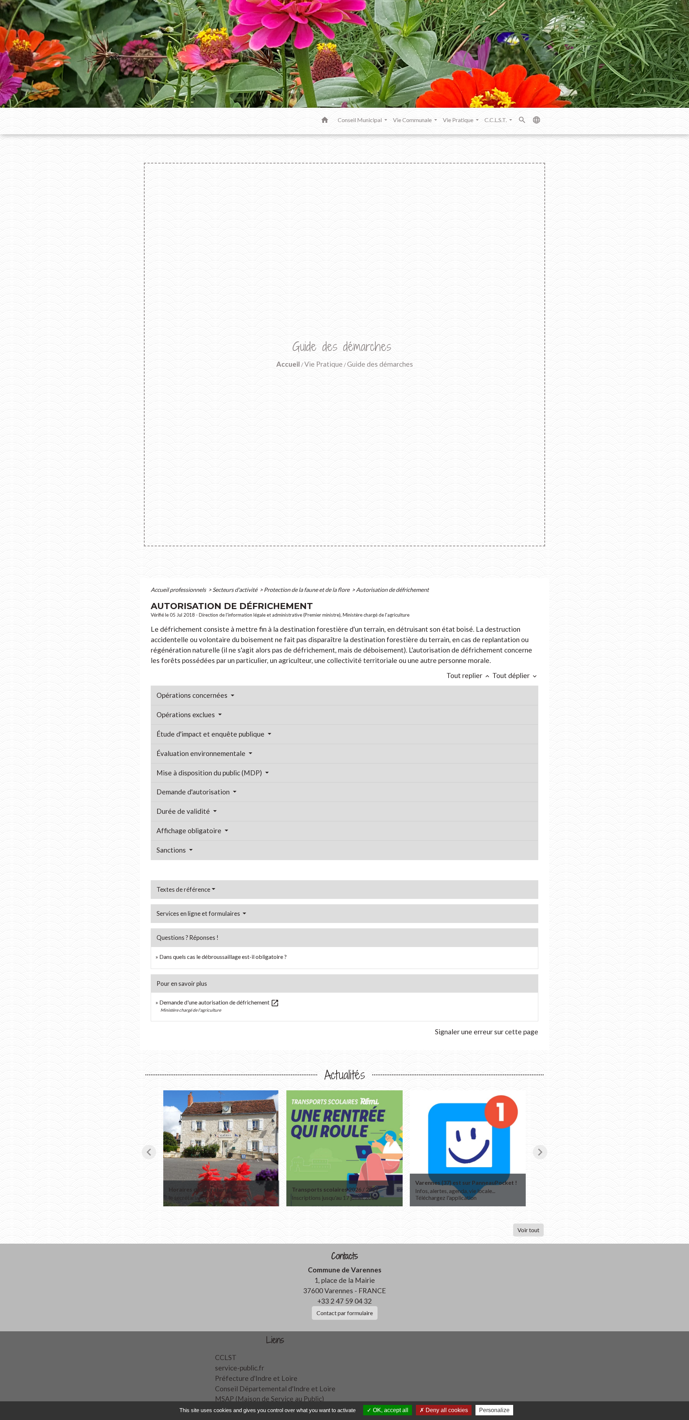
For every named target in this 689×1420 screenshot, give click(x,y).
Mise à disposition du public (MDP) (209, 773)
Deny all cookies (446, 1410)
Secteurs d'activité (235, 589)
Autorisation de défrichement (392, 589)
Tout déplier (515, 675)
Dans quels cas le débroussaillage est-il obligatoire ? (223, 956)
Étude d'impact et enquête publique (211, 734)
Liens (275, 1340)
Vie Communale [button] (413, 119)
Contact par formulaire (345, 1312)
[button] (325, 121)
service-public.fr (239, 1368)
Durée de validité (183, 811)
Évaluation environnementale (201, 753)
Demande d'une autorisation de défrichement (219, 1002)
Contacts (344, 1256)
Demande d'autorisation (193, 792)
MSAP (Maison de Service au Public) (269, 1399)
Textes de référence (183, 889)
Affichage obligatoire (189, 830)
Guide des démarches (380, 364)
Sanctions (171, 850)
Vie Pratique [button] (458, 119)
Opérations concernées (192, 695)
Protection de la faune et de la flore (307, 589)
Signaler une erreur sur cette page (486, 1031)
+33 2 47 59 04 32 (344, 1301)
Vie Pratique (323, 364)
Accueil (288, 364)
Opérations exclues (186, 714)
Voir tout (528, 1229)
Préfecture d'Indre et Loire (256, 1378)
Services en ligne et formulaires (198, 913)
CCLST (225, 1357)
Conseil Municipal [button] (360, 119)
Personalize (494, 1410)
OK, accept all (389, 1410)
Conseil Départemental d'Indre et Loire (275, 1388)
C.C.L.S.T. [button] (496, 119)
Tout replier (468, 675)
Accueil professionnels (179, 589)
